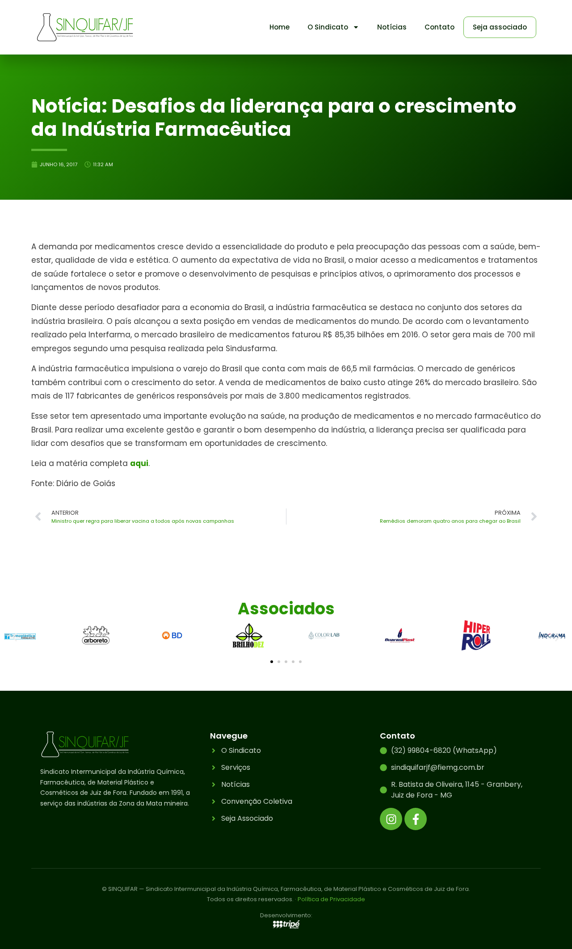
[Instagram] (391, 819)
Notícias (392, 27)
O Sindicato (327, 27)
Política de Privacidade (331, 899)
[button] (14, 636)
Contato (439, 27)
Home (279, 27)
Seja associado (500, 27)
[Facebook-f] (415, 819)
